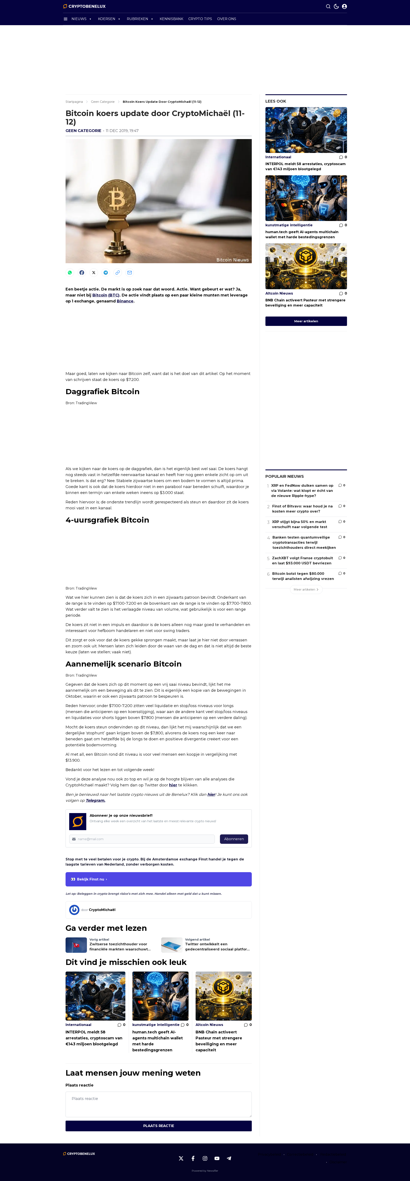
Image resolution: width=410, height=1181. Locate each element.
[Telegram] (105, 272)
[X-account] (181, 1158)
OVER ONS (226, 19)
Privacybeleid (269, 1154)
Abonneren (234, 839)
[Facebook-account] (193, 1158)
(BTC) (113, 295)
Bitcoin (99, 295)
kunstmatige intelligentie (156, 1025)
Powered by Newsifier (205, 1170)
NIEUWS (79, 19)
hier (173, 785)
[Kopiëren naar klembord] (117, 272)
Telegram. (95, 800)
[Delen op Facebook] (82, 272)
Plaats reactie (158, 1126)
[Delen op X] (93, 272)
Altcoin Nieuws (209, 1025)
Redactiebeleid (333, 1154)
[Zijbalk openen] (65, 19)
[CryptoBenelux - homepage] (84, 6)
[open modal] (344, 6)
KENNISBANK (171, 19)
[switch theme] (336, 6)
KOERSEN (106, 19)
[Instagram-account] (205, 1158)
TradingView (86, 403)
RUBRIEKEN (137, 19)
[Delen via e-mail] (129, 272)
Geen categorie (83, 130)
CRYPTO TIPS (200, 19)
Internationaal (78, 1025)
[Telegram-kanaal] (228, 1158)
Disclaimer (338, 1162)
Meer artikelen (306, 321)
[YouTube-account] (217, 1158)
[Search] (328, 6)
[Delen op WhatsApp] (70, 272)
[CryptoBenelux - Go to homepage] (79, 1153)
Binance (125, 301)
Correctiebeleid (300, 1154)
